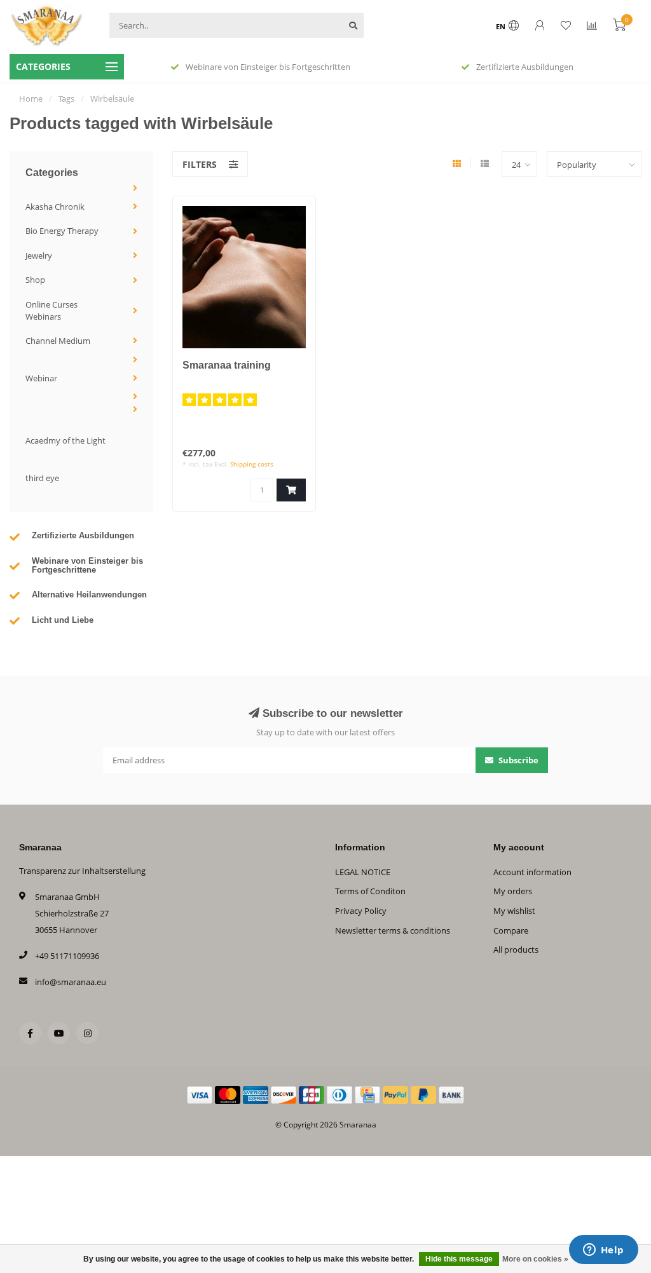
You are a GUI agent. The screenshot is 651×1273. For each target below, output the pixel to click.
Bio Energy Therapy (62, 230)
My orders (512, 891)
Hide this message (459, 1259)
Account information (532, 872)
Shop (35, 279)
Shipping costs (251, 464)
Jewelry (38, 255)
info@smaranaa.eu (70, 982)
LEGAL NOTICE (362, 872)
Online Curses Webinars (51, 310)
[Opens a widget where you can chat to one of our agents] (603, 1251)
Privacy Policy (361, 910)
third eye (42, 478)
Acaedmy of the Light (65, 440)
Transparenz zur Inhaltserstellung (82, 870)
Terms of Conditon (370, 891)
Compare (510, 930)
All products (515, 949)
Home (31, 98)
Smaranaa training (226, 365)
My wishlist (514, 910)
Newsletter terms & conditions (392, 930)
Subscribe (517, 760)
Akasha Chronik (55, 206)
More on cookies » (535, 1259)
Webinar (41, 378)
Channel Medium (57, 340)
